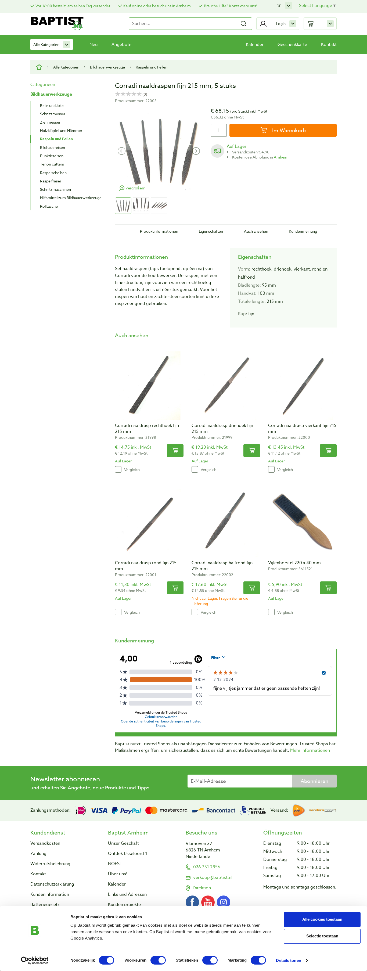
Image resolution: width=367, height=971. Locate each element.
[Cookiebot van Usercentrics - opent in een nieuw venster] (34, 960)
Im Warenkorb (288, 130)
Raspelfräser (50, 181)
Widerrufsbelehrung (50, 864)
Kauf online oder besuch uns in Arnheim (157, 5)
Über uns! (117, 874)
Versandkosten (45, 843)
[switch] (158, 960)
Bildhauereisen (52, 147)
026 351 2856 (206, 867)
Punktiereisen (51, 155)
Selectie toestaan (322, 936)
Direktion (202, 888)
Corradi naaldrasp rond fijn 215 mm (146, 566)
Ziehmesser (50, 122)
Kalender (255, 45)
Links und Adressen (127, 894)
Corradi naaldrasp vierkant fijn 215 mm (302, 428)
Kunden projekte (124, 904)
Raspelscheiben (53, 172)
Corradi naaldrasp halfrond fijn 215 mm (222, 566)
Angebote (121, 45)
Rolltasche (49, 206)
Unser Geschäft (123, 843)
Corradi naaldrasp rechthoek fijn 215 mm (147, 428)
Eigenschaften (211, 231)
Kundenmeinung (303, 231)
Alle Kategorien (46, 44)
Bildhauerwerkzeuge (107, 67)
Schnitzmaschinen (55, 189)
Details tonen (288, 960)
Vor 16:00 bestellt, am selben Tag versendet (72, 5)
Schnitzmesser (52, 113)
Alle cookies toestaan (322, 919)
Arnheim (281, 157)
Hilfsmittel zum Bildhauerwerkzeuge (71, 197)
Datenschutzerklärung (52, 884)
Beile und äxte (52, 105)
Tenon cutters (52, 164)
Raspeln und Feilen (151, 67)
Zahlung (38, 853)
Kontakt (329, 45)
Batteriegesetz (45, 904)
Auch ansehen (256, 231)
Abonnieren (314, 781)
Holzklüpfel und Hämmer (61, 130)
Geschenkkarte (292, 45)
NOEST (115, 864)
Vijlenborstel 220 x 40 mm (294, 563)
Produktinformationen (159, 231)
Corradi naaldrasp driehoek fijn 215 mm (222, 428)
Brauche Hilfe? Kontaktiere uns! (230, 5)
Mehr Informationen (310, 750)
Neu (93, 45)
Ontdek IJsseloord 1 (127, 853)
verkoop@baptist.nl (212, 877)
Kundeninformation (49, 894)
